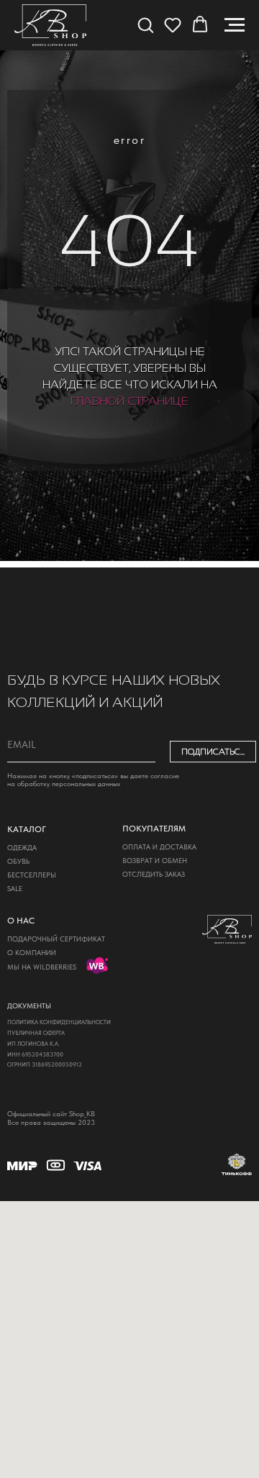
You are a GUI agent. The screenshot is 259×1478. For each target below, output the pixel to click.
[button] (145, 24)
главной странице (129, 860)
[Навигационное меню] (234, 25)
